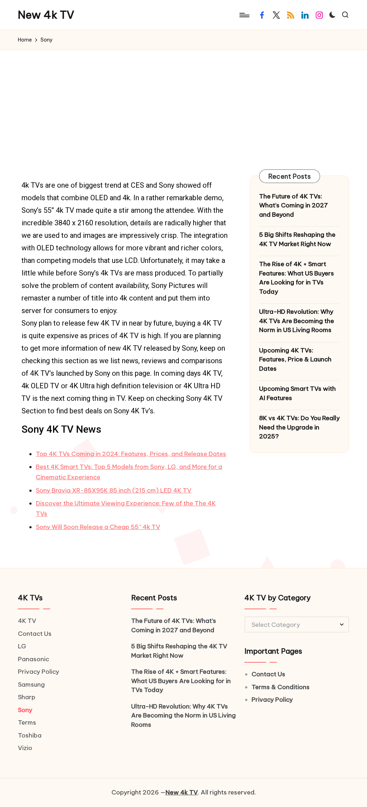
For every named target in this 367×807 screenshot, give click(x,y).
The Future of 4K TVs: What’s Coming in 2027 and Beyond (293, 205)
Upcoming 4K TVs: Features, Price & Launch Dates (295, 359)
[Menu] (243, 15)
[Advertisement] (183, 104)
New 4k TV (46, 15)
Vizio (25, 748)
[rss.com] (290, 15)
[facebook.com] (262, 15)
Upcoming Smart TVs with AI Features (297, 393)
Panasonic (33, 659)
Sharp (26, 697)
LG (22, 646)
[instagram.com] (319, 15)
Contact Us (35, 634)
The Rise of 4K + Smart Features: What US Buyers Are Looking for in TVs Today (296, 278)
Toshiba (30, 735)
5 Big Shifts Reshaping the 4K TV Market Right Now (297, 239)
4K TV (27, 621)
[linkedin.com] (305, 15)
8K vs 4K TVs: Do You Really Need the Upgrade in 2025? (299, 427)
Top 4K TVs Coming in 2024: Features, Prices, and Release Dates (131, 454)
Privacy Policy (38, 672)
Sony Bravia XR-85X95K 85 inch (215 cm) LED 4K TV (113, 490)
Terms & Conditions (281, 687)
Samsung (31, 684)
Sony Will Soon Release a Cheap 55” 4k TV (98, 527)
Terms (27, 722)
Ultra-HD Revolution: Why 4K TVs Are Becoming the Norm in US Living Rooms (296, 321)
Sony (25, 710)
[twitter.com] (276, 15)
